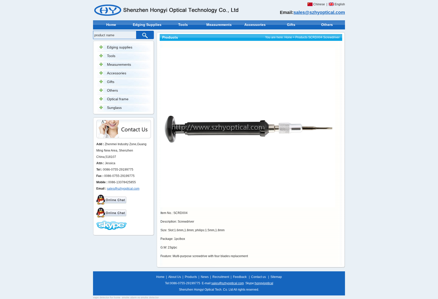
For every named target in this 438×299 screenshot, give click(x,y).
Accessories (255, 25)
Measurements (219, 25)
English (340, 4)
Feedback (240, 277)
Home (111, 25)
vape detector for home (106, 297)
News (205, 277)
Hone (288, 37)
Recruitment (220, 277)
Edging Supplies (147, 25)
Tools (183, 25)
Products (301, 37)
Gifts (291, 25)
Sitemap (276, 277)
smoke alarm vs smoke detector (140, 297)
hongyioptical (264, 283)
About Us (174, 277)
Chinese (319, 4)
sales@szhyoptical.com (319, 12)
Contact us (258, 277)
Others (327, 25)
